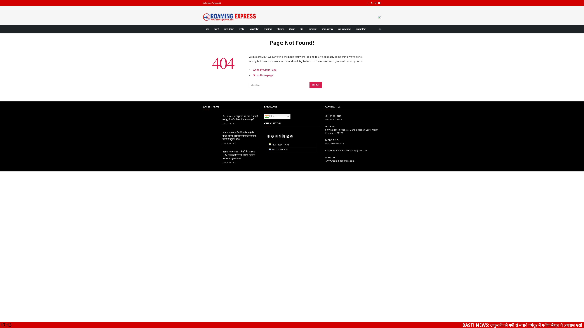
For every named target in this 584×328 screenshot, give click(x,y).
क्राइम (292, 29)
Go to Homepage (263, 75)
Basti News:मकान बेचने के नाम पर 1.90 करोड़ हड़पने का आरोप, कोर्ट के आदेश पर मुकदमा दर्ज (238, 155)
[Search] (379, 29)
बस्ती (216, 29)
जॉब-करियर (327, 29)
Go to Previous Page (264, 70)
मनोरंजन (312, 29)
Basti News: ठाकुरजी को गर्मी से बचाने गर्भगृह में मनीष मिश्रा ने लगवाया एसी (240, 117)
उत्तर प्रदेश (229, 29)
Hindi (272, 116)
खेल (301, 29)
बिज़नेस (280, 29)
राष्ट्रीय (241, 29)
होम (207, 29)
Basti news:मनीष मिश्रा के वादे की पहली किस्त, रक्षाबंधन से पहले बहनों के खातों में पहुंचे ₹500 (239, 135)
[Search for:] (279, 85)
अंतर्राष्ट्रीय (254, 29)
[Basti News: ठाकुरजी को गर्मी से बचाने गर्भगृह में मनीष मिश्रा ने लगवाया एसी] (211, 120)
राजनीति (268, 29)
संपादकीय (361, 29)
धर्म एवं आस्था (344, 29)
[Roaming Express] (229, 17)
